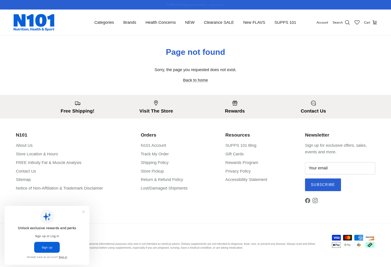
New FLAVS (254, 22)
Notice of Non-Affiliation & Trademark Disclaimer (59, 188)
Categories (104, 22)
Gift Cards (234, 154)
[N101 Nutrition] (34, 22)
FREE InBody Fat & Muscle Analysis (48, 162)
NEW (190, 22)
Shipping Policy (155, 162)
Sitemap (23, 179)
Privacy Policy (238, 171)
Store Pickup (152, 171)
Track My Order (155, 154)
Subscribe (323, 185)
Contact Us (26, 171)
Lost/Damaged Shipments (164, 188)
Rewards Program (241, 162)
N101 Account (153, 145)
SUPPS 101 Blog (240, 145)
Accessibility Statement (246, 179)
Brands (129, 22)
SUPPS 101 (285, 22)
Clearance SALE (219, 22)
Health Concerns (160, 22)
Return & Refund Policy (162, 179)
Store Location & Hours (37, 154)
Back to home (195, 80)
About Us (24, 145)
